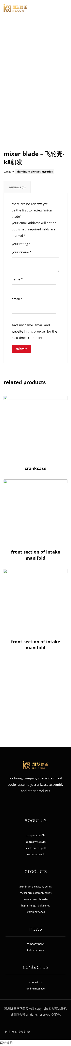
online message (35, 988)
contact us (35, 982)
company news (35, 944)
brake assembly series (36, 699)
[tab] (17, 187)
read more (36, 450)
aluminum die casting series (35, 171)
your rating (21, 244)
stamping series (36, 714)
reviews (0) (17, 187)
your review (22, 252)
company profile (35, 835)
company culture (36, 841)
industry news (35, 950)
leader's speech (36, 854)
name (17, 279)
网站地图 (6, 1043)
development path (36, 848)
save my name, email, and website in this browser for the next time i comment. (34, 331)
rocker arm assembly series (36, 692)
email (17, 299)
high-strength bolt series (36, 707)
